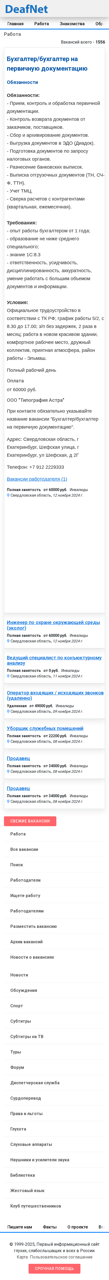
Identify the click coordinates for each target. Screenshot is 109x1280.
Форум (17, 1067)
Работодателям (27, 911)
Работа (41, 23)
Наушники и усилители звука (39, 1159)
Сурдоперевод (25, 1098)
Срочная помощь (54, 1268)
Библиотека (22, 1175)
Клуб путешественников (35, 1206)
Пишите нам (19, 1227)
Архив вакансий (26, 941)
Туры (15, 1052)
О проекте (77, 1227)
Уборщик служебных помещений (45, 728)
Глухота (18, 1129)
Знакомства (72, 23)
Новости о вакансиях (32, 957)
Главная (15, 23)
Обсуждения (23, 990)
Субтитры (20, 1021)
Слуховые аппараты (31, 1144)
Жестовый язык (27, 1190)
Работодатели (25, 880)
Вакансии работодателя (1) (37, 479)
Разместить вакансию (33, 926)
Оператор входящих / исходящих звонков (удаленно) (55, 695)
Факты (50, 1227)
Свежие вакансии (30, 821)
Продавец (18, 758)
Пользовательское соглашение (61, 1257)
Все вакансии (24, 849)
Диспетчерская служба (35, 1082)
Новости (19, 975)
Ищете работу (25, 895)
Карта (22, 1257)
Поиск (16, 864)
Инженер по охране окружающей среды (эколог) (53, 625)
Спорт (16, 1005)
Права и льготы (26, 1113)
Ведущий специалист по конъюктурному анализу (54, 660)
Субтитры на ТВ (26, 1036)
